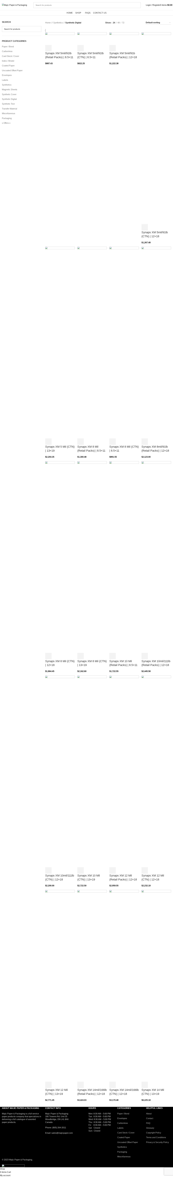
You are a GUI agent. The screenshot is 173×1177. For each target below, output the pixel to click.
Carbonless (7, 51)
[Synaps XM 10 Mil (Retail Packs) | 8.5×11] (124, 557)
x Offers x (6, 123)
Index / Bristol (8, 61)
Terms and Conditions (156, 1137)
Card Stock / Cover (10, 56)
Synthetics (6, 85)
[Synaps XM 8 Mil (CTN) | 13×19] (92, 557)
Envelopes (7, 75)
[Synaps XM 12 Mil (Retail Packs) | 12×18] (124, 771)
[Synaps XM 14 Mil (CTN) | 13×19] (156, 985)
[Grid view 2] (130, 23)
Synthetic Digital (9, 99)
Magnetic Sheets (9, 89)
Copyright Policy (153, 1133)
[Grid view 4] (140, 23)
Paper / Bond (8, 47)
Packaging (7, 118)
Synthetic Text (8, 104)
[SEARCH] (138, 5)
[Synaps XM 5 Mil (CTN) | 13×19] (60, 342)
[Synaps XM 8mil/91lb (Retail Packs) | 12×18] (156, 342)
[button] (48, 48)
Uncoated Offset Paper (12, 70)
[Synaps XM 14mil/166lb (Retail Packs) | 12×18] (92, 985)
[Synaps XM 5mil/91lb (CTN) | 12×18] (156, 128)
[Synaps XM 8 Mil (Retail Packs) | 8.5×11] (92, 342)
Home (48, 23)
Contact (149, 1118)
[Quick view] (55, 48)
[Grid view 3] (135, 23)
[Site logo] (14, 5)
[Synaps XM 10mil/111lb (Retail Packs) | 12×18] (156, 557)
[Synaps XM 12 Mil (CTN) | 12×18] (156, 771)
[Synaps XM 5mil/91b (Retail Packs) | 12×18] (124, 38)
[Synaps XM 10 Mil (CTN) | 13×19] (92, 771)
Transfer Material (9, 109)
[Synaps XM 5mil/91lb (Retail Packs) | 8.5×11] (60, 38)
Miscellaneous (8, 113)
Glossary (150, 1128)
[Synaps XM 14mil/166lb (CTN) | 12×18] (124, 985)
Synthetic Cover (9, 94)
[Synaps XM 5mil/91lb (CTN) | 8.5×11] (92, 38)
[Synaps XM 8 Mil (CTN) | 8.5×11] (124, 342)
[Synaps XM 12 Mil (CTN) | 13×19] (60, 985)
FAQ (148, 1123)
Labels (5, 80)
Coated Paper (8, 66)
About (148, 1114)
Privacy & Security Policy (157, 1142)
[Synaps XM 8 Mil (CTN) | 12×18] (60, 557)
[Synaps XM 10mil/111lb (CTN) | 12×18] (60, 771)
